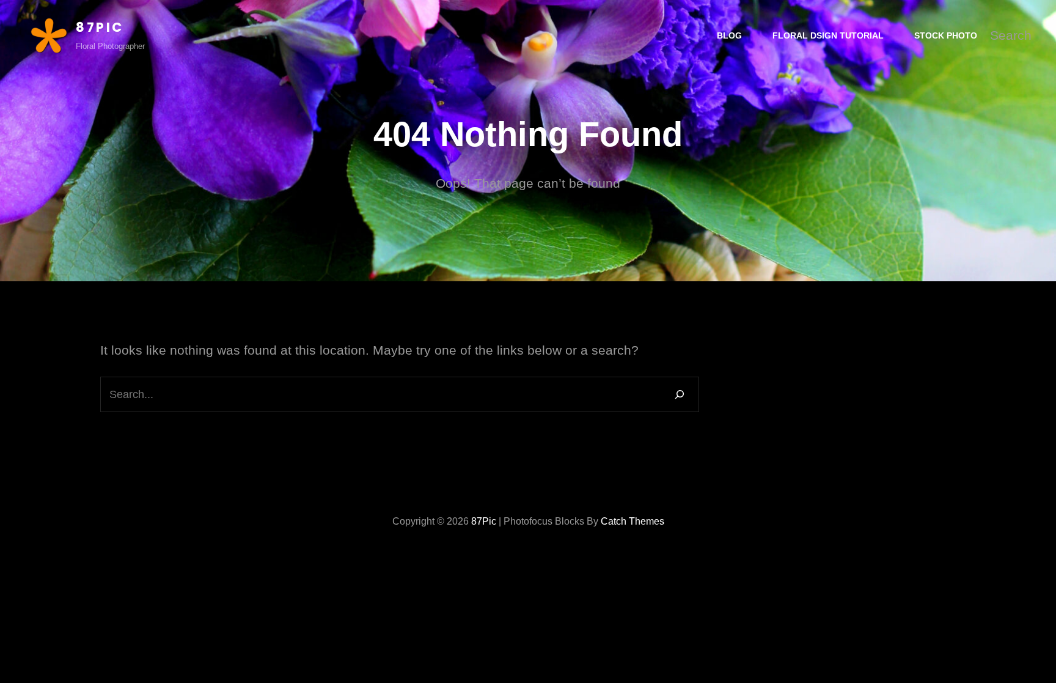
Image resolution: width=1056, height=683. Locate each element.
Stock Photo (945, 35)
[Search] (679, 394)
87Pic (100, 27)
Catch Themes (632, 521)
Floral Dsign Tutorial (828, 35)
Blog (729, 35)
